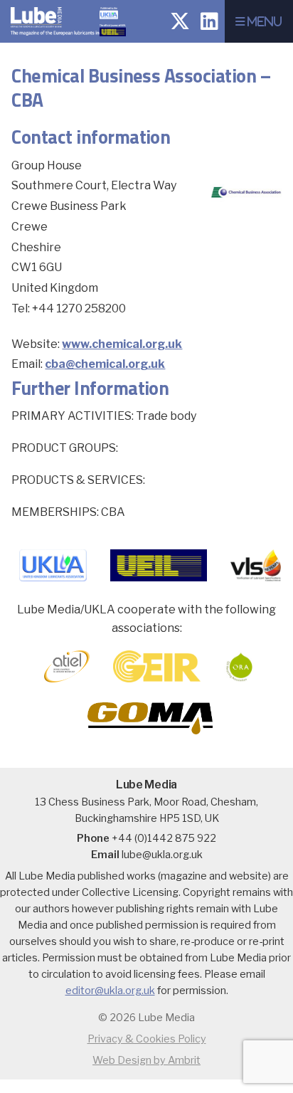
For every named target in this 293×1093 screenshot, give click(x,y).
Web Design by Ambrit (146, 1060)
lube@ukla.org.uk (162, 854)
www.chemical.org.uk (122, 344)
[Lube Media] (61, 39)
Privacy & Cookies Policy (146, 1039)
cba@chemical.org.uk (105, 364)
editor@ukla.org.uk (110, 990)
